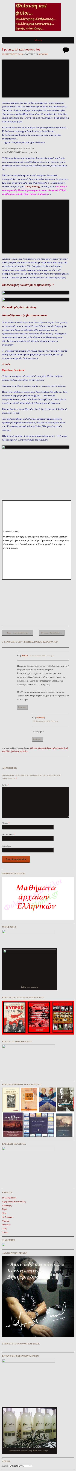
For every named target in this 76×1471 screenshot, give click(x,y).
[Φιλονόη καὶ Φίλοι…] (38, 32)
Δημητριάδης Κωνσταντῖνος (14, 1201)
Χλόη (4, 1228)
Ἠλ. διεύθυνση (8, 834)
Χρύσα (5, 1232)
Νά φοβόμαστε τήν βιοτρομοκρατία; (25, 315)
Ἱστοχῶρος (6, 846)
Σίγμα (4, 1209)
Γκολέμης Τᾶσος (9, 1198)
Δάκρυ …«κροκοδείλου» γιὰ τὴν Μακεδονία (18, 633)
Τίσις (4, 1213)
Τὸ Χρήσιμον (7, 1217)
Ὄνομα (6, 823)
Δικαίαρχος (7, 1205)
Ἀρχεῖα (5, 1466)
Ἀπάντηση (22, 707)
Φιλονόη (43, 54)
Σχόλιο (5, 785)
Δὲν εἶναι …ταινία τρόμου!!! (52, 633)
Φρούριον (6, 1224)
